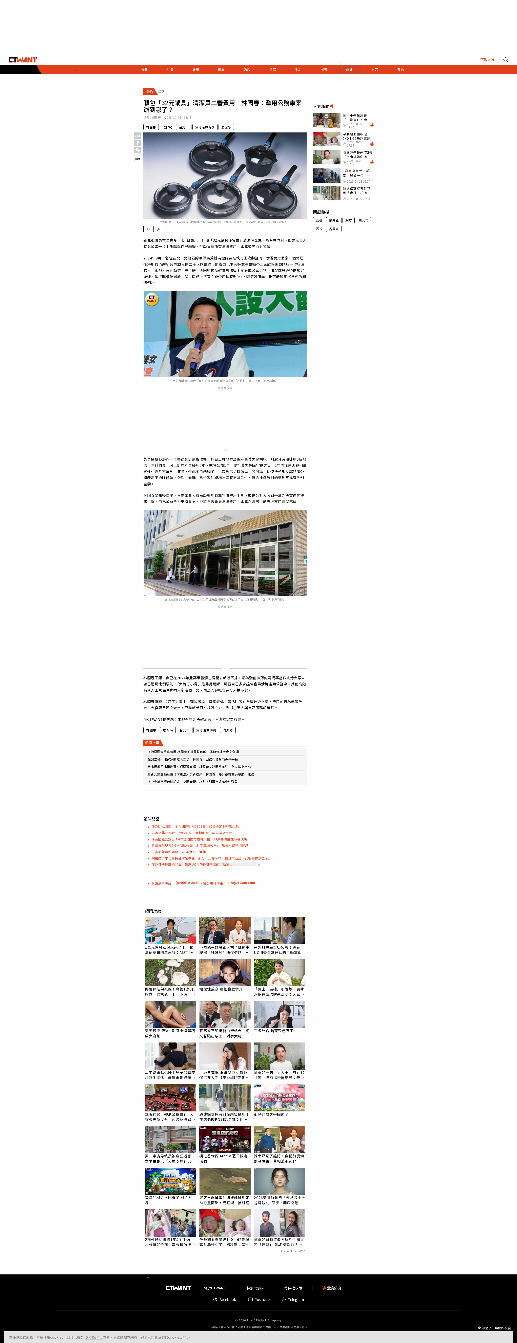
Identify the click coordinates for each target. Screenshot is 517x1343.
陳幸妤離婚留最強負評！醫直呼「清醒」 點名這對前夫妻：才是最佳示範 (279, 1242)
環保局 (167, 127)
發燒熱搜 (333, 1288)
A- (158, 229)
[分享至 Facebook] (137, 143)
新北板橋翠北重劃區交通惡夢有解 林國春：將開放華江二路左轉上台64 (199, 766)
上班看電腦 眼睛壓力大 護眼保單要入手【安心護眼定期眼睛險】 (224, 1075)
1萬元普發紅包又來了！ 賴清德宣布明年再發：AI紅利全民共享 (170, 949)
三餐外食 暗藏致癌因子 (273, 1030)
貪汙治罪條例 (205, 127)
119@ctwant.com (241, 882)
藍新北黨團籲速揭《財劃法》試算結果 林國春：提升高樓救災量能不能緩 (200, 774)
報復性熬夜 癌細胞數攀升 (221, 989)
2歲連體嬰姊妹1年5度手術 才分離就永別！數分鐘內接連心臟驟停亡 (170, 1242)
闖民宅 (363, 220)
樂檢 (319, 220)
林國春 (151, 127)
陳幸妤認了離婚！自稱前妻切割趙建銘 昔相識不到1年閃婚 (279, 1158)
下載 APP (487, 60)
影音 (375, 69)
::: (76, 69)
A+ (148, 229)
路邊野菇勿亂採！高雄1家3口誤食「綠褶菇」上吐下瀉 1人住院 (170, 991)
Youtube (262, 1299)
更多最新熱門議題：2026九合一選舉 (178, 851)
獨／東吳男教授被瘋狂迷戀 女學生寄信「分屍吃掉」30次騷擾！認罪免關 (170, 1158)
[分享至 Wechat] (137, 150)
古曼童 (334, 228)
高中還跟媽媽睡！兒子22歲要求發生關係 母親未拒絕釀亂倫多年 (170, 1075)
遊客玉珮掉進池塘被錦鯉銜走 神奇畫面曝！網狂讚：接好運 (225, 1200)
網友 (348, 220)
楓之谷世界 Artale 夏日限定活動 (223, 1158)
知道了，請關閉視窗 (496, 1327)
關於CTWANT (215, 1288)
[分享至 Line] (137, 135)
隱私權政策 (94, 1337)
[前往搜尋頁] (505, 59)
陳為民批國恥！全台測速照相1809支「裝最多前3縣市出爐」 (196, 826)
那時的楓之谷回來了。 (273, 1114)
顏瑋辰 (156, 117)
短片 (319, 228)
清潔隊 (226, 127)
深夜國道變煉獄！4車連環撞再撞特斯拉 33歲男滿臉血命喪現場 (199, 839)
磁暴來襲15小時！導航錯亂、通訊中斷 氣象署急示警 (191, 832)
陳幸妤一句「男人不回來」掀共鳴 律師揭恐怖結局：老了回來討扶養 (279, 1075)
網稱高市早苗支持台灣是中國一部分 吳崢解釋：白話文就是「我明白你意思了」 (211, 858)
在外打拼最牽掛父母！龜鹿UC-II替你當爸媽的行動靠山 (192, 864)
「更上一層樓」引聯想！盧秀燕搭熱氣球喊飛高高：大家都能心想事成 (279, 991)
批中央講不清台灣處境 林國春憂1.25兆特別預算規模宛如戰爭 (192, 781)
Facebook (227, 1299)
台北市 (184, 127)
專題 (400, 69)
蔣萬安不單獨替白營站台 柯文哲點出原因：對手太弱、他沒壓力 (224, 1033)
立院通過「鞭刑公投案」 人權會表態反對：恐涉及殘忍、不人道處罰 (170, 1116)
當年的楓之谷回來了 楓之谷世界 (170, 1200)
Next (137, 158)
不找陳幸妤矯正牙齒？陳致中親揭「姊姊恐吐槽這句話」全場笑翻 (224, 949)
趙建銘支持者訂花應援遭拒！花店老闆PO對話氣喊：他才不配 (224, 1116)
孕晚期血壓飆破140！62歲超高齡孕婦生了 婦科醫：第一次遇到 (224, 1242)
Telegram (296, 1299)
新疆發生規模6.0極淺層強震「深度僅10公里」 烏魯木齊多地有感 (199, 845)
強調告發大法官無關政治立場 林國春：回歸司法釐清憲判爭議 (192, 759)
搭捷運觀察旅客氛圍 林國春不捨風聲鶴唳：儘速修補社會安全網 (193, 751)
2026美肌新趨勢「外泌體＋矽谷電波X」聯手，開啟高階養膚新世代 (279, 1200)
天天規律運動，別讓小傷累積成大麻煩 (170, 1033)
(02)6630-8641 (188, 882)
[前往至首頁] (23, 59)
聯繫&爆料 (255, 1288)
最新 (144, 69)
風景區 (334, 220)
